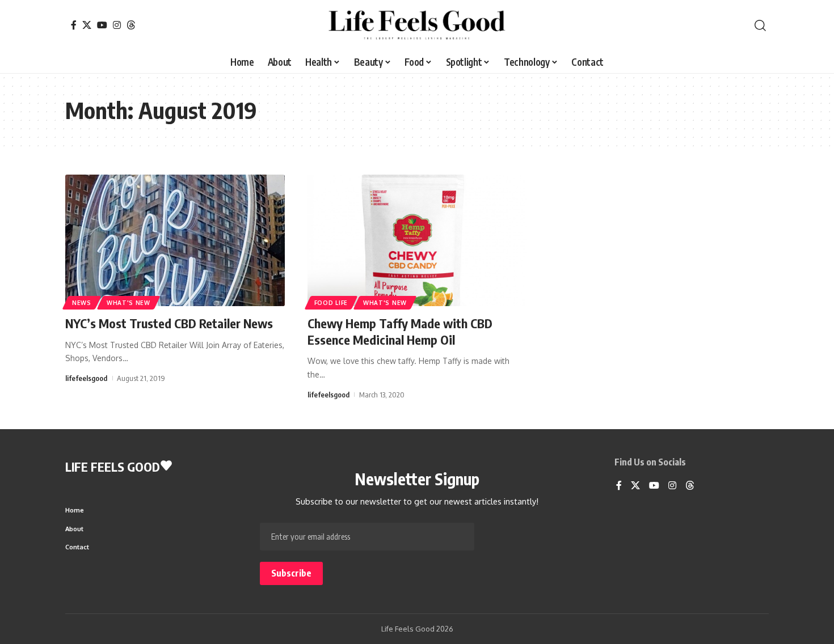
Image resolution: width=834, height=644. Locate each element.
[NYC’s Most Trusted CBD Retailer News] (175, 240)
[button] (760, 25)
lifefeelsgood (86, 378)
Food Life (331, 302)
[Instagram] (117, 24)
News (81, 302)
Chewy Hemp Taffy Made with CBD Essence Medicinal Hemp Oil (400, 331)
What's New (128, 302)
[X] (86, 24)
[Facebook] (73, 24)
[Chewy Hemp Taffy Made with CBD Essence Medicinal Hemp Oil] (417, 240)
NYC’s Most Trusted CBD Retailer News (169, 323)
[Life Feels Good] (417, 26)
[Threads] (131, 24)
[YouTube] (102, 24)
